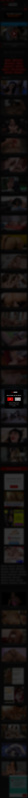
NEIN (17, 399)
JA (10, 399)
